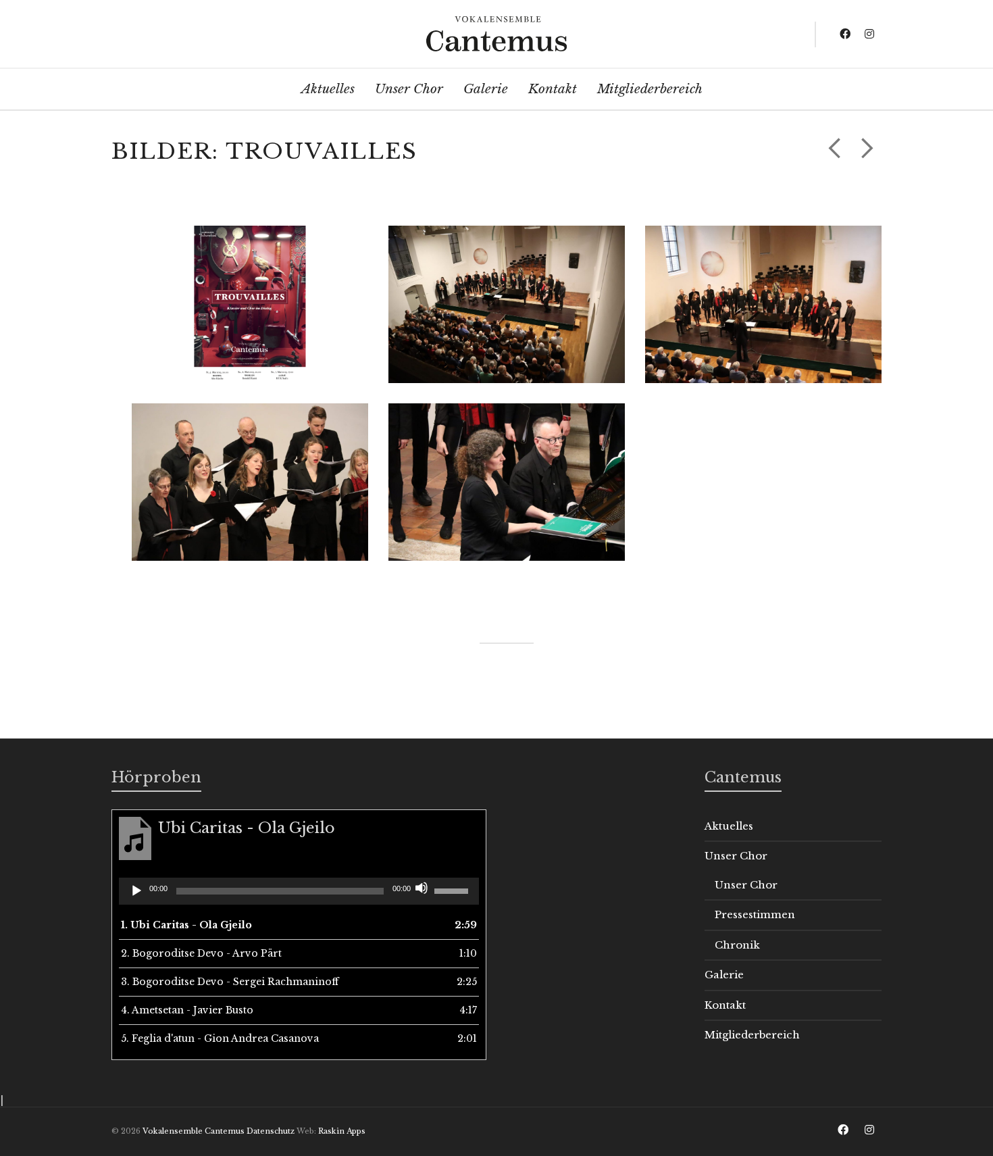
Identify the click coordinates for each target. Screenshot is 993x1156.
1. (186, 925)
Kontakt (725, 1005)
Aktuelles (729, 826)
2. (201, 953)
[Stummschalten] (421, 888)
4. (187, 1010)
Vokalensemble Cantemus (194, 1131)
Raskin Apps (341, 1131)
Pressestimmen (755, 914)
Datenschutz (271, 1131)
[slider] (453, 890)
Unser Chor (736, 855)
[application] (299, 891)
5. (220, 1038)
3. (229, 982)
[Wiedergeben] (136, 891)
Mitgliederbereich (752, 1034)
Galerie (724, 974)
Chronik (737, 944)
